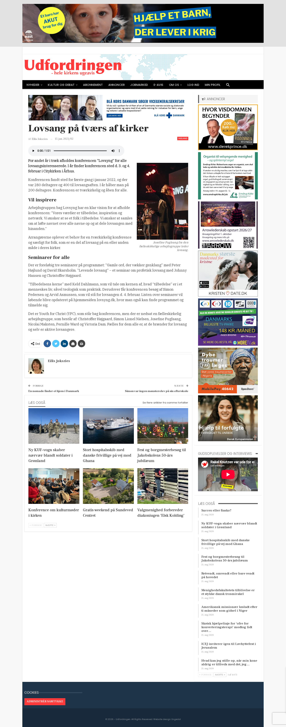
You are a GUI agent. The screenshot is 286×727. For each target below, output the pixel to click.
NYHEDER (33, 85)
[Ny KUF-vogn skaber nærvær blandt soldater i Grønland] (53, 426)
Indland (182, 138)
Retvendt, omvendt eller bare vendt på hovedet (227, 575)
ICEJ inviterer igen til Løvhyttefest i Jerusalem (228, 646)
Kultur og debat (61, 85)
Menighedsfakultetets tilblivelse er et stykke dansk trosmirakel (228, 592)
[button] (228, 85)
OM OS (174, 85)
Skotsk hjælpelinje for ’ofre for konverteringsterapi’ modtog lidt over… (226, 627)
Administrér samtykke (45, 701)
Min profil (212, 85)
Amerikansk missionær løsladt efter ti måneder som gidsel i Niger (229, 609)
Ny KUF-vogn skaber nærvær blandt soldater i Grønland (229, 525)
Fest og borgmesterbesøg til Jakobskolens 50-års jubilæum (224, 559)
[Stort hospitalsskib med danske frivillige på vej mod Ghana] (108, 426)
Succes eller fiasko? (216, 510)
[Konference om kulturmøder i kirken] (53, 486)
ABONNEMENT (93, 85)
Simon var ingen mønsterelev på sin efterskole (156, 391)
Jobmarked (139, 85)
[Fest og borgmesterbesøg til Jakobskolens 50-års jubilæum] (162, 426)
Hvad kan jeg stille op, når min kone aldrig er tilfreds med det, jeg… (229, 662)
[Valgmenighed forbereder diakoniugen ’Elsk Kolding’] (162, 486)
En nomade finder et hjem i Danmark (53, 391)
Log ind (193, 85)
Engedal (176, 719)
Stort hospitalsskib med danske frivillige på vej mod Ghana (225, 542)
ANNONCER (116, 85)
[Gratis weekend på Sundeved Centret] (108, 486)
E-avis (158, 85)
